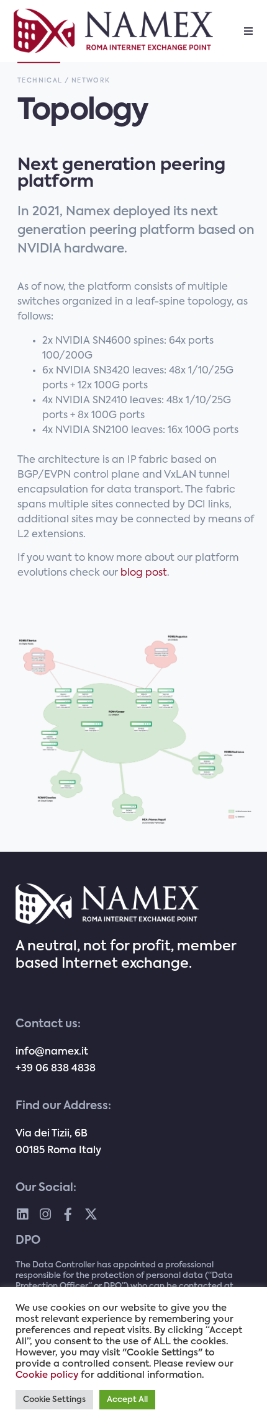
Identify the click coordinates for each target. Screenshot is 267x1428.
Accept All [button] (127, 1400)
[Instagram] (45, 1214)
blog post (143, 573)
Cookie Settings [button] (54, 1400)
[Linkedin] (22, 1214)
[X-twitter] (90, 1214)
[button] (248, 31)
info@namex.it (52, 1052)
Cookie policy (47, 1375)
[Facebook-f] (68, 1214)
